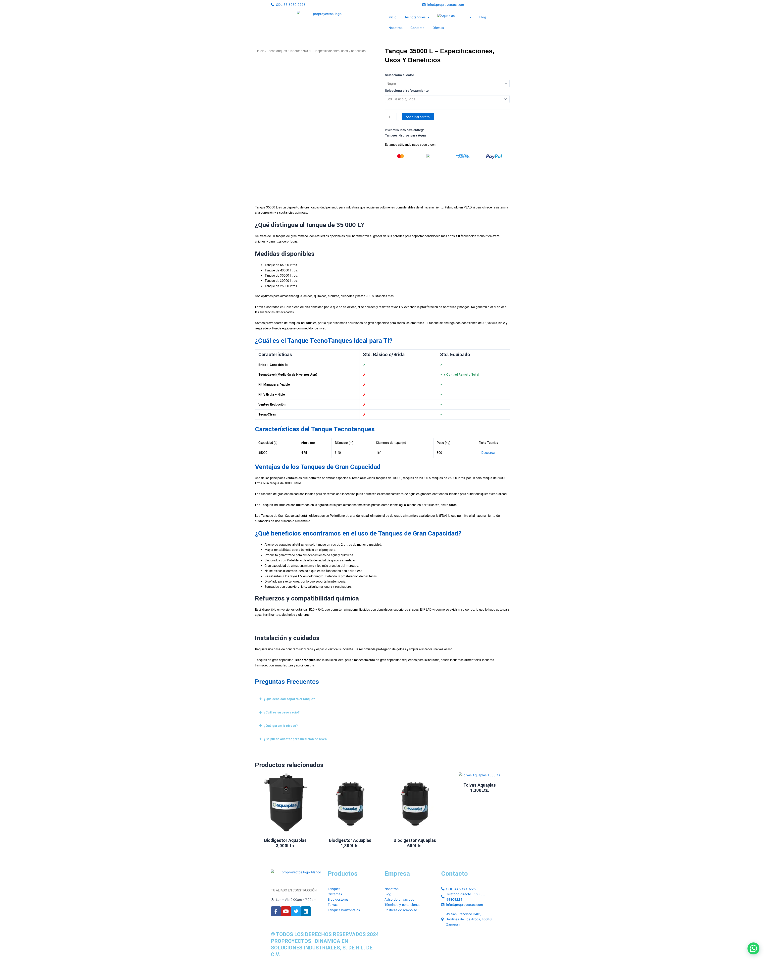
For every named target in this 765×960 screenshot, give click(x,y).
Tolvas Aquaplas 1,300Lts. (479, 788)
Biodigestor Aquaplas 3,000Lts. (285, 843)
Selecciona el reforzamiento (407, 90)
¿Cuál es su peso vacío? (282, 712)
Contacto (417, 28)
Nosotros (395, 28)
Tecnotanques (415, 17)
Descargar (488, 453)
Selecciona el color (399, 75)
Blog (482, 17)
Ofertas (438, 28)
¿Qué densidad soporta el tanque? (289, 699)
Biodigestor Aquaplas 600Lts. (415, 843)
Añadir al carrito (418, 117)
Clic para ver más (479, 773)
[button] (382, 699)
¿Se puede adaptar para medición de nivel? (296, 739)
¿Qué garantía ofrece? (281, 726)
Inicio (392, 17)
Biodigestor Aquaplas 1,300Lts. (350, 843)
